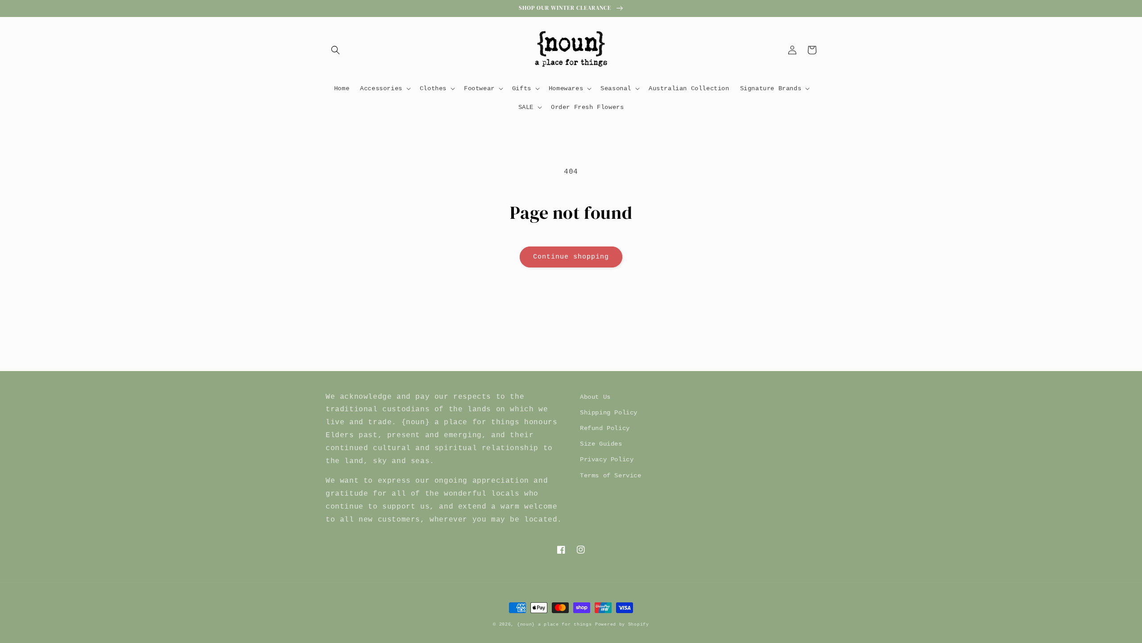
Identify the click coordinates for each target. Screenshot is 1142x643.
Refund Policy (605, 428)
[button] (335, 50)
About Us (595, 397)
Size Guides (601, 443)
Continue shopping (571, 257)
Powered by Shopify (622, 624)
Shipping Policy (608, 412)
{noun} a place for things (554, 624)
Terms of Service (610, 475)
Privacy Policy (606, 459)
